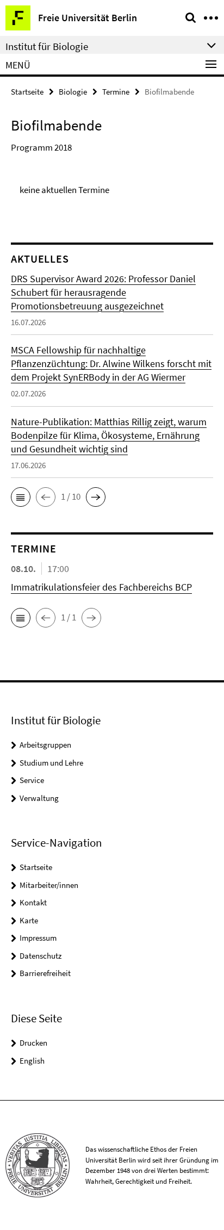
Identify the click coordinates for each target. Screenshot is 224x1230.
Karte (29, 920)
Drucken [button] (33, 1043)
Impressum (38, 938)
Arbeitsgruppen (45, 745)
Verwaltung (39, 798)
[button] (20, 497)
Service (32, 780)
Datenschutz (40, 956)
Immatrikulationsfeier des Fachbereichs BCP (101, 587)
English (32, 1060)
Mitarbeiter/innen (49, 885)
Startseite (27, 91)
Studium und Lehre (51, 762)
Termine (115, 91)
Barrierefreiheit (45, 973)
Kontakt (33, 902)
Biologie (73, 91)
